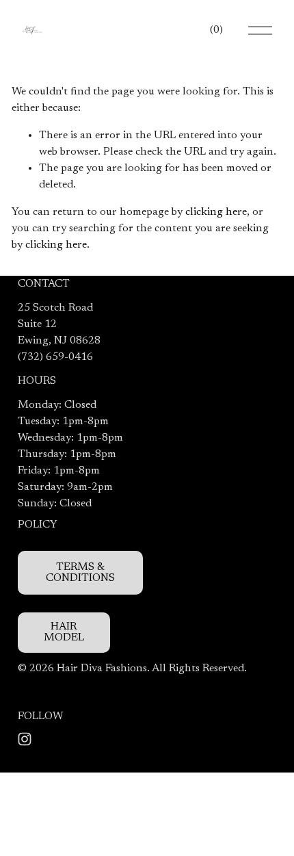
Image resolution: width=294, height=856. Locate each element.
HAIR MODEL (64, 632)
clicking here (216, 212)
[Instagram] (24, 739)
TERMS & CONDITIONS (80, 573)
